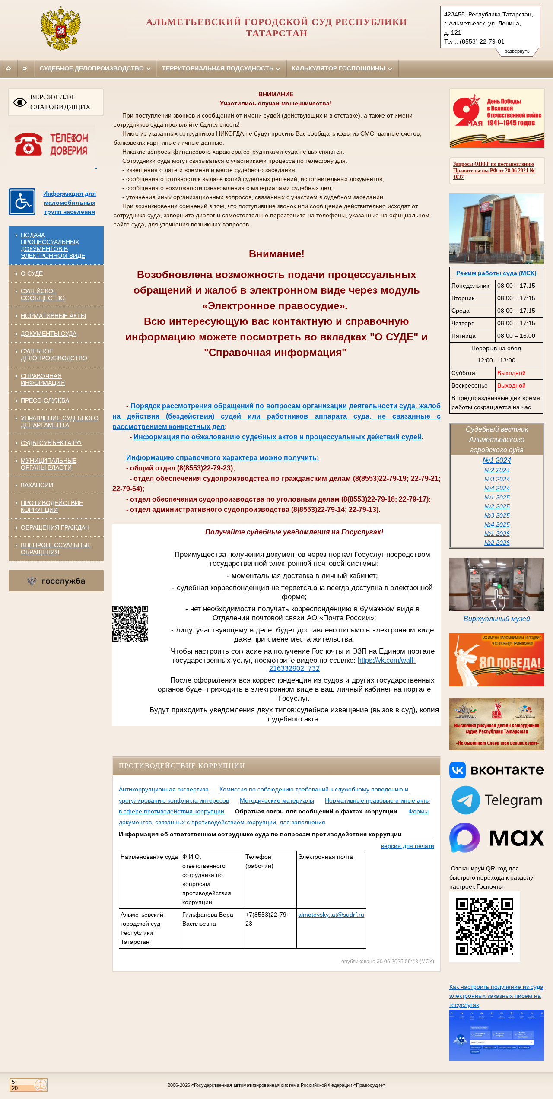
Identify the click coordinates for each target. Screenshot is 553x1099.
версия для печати (407, 845)
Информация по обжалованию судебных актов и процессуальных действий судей (277, 437)
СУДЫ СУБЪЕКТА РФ (51, 442)
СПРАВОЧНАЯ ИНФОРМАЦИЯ (43, 379)
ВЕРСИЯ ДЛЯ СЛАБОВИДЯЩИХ (60, 102)
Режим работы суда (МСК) (496, 273)
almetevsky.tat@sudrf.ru (331, 914)
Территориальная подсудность (218, 68)
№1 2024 (497, 460)
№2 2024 (497, 470)
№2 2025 (497, 506)
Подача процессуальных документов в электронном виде (53, 245)
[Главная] (8, 68)
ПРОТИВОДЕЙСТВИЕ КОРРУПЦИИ (52, 506)
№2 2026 (497, 542)
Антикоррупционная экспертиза (164, 789)
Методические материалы (277, 800)
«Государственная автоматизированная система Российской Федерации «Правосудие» (288, 1085)
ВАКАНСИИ (37, 485)
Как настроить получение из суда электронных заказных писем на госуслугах (496, 995)
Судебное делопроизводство (93, 68)
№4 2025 (497, 524)
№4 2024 (497, 488)
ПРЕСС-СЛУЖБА (45, 400)
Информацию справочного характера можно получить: (221, 457)
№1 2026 (497, 533)
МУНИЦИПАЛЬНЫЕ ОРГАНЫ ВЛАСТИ (48, 464)
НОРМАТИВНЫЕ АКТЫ (53, 315)
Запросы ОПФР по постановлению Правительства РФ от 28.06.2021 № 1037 (494, 170)
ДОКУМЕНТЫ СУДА (48, 333)
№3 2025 (497, 515)
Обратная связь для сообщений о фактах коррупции (316, 811)
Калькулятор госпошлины (339, 68)
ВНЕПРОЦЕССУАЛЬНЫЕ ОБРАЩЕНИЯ (56, 549)
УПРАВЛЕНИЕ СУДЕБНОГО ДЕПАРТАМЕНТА (60, 422)
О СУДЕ (32, 273)
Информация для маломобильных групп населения (69, 202)
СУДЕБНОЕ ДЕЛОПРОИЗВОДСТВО (54, 355)
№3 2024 (497, 479)
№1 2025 (497, 497)
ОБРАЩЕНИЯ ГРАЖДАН (55, 527)
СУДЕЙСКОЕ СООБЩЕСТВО (43, 295)
